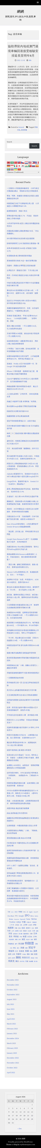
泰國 (16, 939)
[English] (30, 162)
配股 (35, 954)
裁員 (9, 954)
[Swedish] (8, 169)
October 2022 (12, 1068)
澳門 (16, 944)
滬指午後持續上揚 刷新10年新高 (19, 750)
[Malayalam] (26, 165)
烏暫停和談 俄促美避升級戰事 (18, 808)
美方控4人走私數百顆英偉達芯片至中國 (21, 690)
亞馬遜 (17, 925)
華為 (31, 951)
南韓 (36, 928)
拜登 (10, 933)
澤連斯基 (11, 944)
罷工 (18, 948)
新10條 (20, 933)
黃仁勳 (35, 961)
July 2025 (10, 1004)
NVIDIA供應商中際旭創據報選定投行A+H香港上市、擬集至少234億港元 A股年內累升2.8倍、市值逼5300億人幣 (22, 793)
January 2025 (12, 1033)
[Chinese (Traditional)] (19, 162)
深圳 (19, 939)
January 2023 (12, 1053)
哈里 (20, 931)
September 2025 (13, 994)
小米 (33, 931)
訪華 (13, 954)
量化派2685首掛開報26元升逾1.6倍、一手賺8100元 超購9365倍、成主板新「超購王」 (22, 293)
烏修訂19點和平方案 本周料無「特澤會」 (22, 401)
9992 (24, 912)
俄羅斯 (11, 927)
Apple (31, 912)
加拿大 (28, 928)
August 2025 (12, 999)
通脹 (28, 954)
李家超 (16, 936)
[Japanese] (19, 165)
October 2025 (12, 989)
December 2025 (13, 980)
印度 (9, 931)
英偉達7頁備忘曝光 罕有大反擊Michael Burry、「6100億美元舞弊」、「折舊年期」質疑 (22, 318)
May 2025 (10, 1014)
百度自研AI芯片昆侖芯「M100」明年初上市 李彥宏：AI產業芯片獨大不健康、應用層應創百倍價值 (23, 757)
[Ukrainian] (16, 169)
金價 (9, 958)
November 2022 (13, 1063)
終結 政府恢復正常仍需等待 (17, 813)
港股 (32, 939)
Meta (32, 916)
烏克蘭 (21, 943)
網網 (20, 11)
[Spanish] (37, 165)
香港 (36, 958)
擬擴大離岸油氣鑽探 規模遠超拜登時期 (21, 653)
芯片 (16, 951)
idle (30, 60)
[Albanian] (8, 162)
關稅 (18, 957)
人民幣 (25, 925)
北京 (33, 928)
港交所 (28, 939)
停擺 (16, 928)
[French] (37, 162)
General (21, 127)
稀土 (14, 948)
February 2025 (12, 1028)
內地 (19, 928)
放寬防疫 (15, 933)
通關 (32, 954)
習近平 (32, 947)
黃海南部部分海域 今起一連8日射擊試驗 (22, 260)
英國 (27, 951)
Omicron (16, 919)
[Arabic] (12, 162)
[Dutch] (26, 162)
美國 (22, 947)
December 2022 (13, 1058)
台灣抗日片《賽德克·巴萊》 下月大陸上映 (22, 270)
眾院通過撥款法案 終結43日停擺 (19, 838)
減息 (23, 939)
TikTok (34, 919)
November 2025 (13, 985)
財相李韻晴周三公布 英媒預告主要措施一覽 (23, 243)
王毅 (36, 944)
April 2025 (11, 1019)
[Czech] (23, 162)
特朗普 (29, 943)
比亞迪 (29, 937)
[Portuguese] (30, 165)
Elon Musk (11, 916)
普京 (10, 936)
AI (27, 912)
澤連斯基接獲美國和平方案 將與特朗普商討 (23, 673)
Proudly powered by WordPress (20, 1142)
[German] (8, 165)
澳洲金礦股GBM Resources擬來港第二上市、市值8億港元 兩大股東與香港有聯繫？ (22, 557)
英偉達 (21, 951)
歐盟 (24, 936)
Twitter (12, 922)
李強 (21, 936)
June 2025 (11, 1009)
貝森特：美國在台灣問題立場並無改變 (21, 265)
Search (9, 142)
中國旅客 (34, 922)
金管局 (13, 958)
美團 (26, 948)
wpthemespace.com (27, 1144)
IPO (27, 915)
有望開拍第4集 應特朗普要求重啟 (19, 256)
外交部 (29, 931)
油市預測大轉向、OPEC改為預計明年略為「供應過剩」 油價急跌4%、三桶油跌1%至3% (22, 775)
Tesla (28, 919)
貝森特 (18, 954)
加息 (23, 928)
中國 (24, 922)
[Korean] (23, 165)
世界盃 (18, 922)
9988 (20, 912)
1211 (12, 912)
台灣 (12, 931)
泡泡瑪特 (11, 939)
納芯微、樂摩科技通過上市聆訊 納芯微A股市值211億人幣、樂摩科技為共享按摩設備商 (22, 597)
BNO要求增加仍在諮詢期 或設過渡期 (20, 238)
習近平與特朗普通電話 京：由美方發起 (21, 421)
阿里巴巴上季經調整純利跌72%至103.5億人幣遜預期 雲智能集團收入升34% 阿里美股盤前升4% (23, 466)
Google (21, 916)
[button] (38, 2)
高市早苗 (22, 961)
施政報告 (26, 934)
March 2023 (11, 1043)
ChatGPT (36, 912)
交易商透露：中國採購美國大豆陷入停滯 (22, 825)
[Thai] (12, 169)
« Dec (20, 1128)
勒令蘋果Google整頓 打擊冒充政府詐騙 (21, 406)
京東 (21, 925)
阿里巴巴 (26, 957)
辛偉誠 (24, 954)
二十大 (11, 925)
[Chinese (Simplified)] (16, 162)
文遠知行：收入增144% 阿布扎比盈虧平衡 (22, 496)
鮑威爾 (31, 961)
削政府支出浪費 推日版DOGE (18, 411)
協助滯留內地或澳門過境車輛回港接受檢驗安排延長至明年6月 (23, 51)
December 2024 (13, 1038)
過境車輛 (24, 130)
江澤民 (35, 937)
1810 (16, 912)
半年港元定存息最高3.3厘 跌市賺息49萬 (22, 715)
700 (9, 912)
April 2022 (11, 1072)
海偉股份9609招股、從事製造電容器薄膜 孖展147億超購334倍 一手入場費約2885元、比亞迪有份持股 (23, 615)
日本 (35, 933)
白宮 (11, 948)
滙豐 (35, 939)
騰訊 (17, 961)
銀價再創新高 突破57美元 (17, 211)
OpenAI (22, 919)
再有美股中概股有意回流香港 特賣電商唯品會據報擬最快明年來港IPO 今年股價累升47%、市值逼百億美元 (23, 898)
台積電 (17, 931)
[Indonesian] (12, 165)
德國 (37, 931)
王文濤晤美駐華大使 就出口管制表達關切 (22, 695)
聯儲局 (11, 951)
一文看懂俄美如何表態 (15, 678)
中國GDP (28, 922)
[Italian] (16, 165)
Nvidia (11, 919)
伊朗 (34, 925)
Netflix (36, 916)
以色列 (30, 925)
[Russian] (33, 165)
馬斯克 (11, 961)
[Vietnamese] (19, 169)
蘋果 (35, 951)
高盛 (26, 961)
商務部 (25, 931)
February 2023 (12, 1048)
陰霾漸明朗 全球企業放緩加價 (18, 416)
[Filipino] (33, 162)
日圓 (31, 934)
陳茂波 (32, 958)
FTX (16, 916)
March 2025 (11, 1024)
